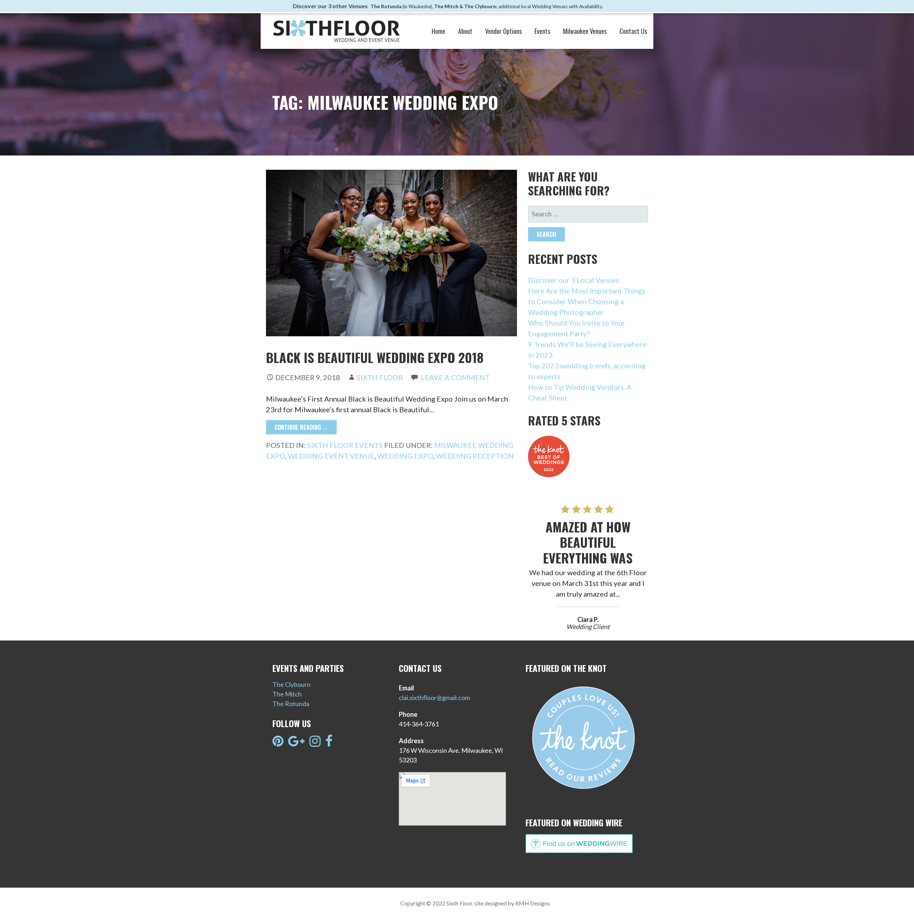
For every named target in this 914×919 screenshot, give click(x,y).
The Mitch (287, 694)
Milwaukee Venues (585, 31)
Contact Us (633, 31)
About (465, 31)
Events (542, 31)
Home (438, 31)
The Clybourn (291, 684)
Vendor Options (503, 31)
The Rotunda (290, 704)
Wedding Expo (405, 455)
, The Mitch (445, 6)
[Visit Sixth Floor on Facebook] (329, 743)
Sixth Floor (380, 377)
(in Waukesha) (417, 6)
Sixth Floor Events (345, 445)
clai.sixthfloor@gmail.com (434, 697)
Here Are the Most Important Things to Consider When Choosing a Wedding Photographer (586, 301)
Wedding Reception (475, 455)
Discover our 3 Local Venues (573, 280)
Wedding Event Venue (331, 455)
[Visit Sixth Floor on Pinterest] (277, 743)
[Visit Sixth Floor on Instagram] (315, 743)
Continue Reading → (301, 427)
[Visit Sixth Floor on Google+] (296, 743)
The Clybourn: (481, 6)
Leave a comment (455, 377)
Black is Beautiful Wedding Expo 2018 (374, 357)
